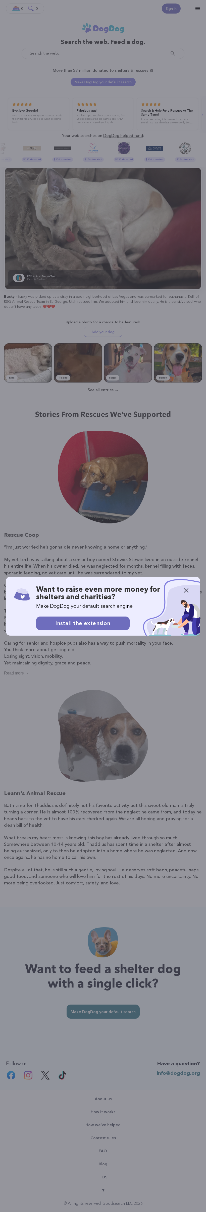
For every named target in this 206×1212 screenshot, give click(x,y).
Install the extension (82, 623)
